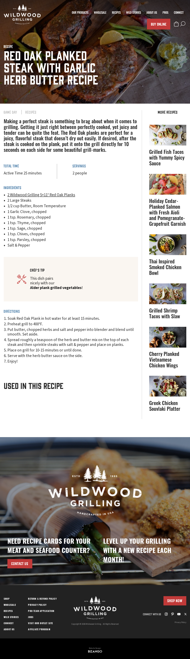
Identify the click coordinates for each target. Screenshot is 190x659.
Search (182, 23)
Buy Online (158, 24)
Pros (165, 13)
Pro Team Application (41, 611)
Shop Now (174, 600)
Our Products (80, 13)
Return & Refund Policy (42, 599)
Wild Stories (133, 13)
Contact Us (19, 563)
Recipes (116, 13)
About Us (151, 13)
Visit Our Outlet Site (40, 623)
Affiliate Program (39, 630)
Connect (179, 13)
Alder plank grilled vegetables (56, 287)
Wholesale (100, 13)
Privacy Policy (37, 605)
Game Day (10, 112)
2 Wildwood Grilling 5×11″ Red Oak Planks (41, 195)
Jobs (30, 617)
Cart (176, 24)
